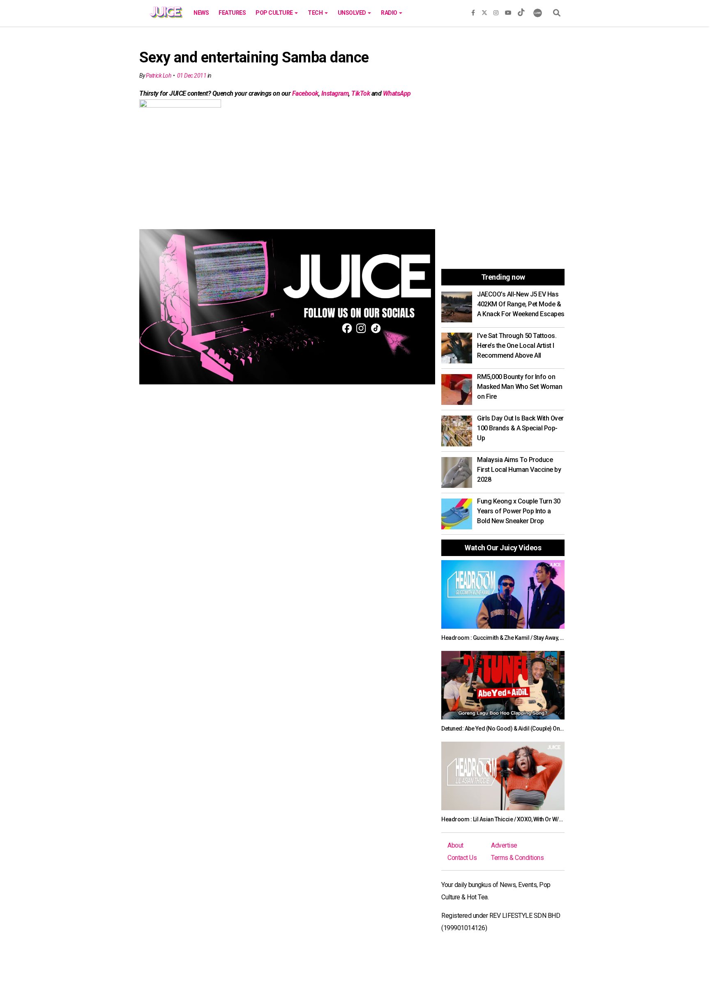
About (455, 845)
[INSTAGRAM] (496, 11)
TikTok (360, 93)
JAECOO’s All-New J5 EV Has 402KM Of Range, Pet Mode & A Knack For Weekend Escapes (521, 304)
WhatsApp (397, 93)
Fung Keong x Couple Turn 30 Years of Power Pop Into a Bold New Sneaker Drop (518, 511)
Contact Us (462, 858)
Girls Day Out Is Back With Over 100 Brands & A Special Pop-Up (520, 428)
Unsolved (352, 12)
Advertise (504, 845)
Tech (316, 12)
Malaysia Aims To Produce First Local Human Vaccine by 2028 (519, 469)
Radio (389, 12)
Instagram (335, 93)
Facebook (305, 93)
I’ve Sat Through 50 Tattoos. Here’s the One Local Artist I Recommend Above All (516, 345)
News (201, 12)
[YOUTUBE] (508, 11)
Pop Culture (275, 12)
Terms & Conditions (517, 858)
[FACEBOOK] (473, 11)
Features (232, 12)
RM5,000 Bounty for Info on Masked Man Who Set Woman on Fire (519, 386)
